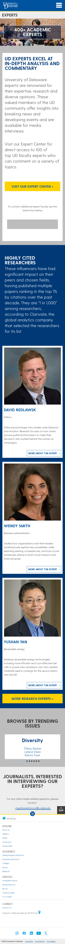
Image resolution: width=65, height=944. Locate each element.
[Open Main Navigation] (59, 5)
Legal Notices (40, 941)
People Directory (8, 885)
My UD (4, 889)
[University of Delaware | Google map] (39, 913)
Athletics (5, 834)
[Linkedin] (31, 934)
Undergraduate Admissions (13, 855)
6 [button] (38, 761)
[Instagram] (17, 934)
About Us (6, 830)
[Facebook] (24, 934)
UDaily (4, 838)
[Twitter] (46, 934)
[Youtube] (38, 934)
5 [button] (36, 761)
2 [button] (29, 761)
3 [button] (31, 761)
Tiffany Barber (32, 748)
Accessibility (51, 941)
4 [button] (34, 761)
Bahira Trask (32, 755)
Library (5, 867)
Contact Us (6, 908)
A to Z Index (7, 897)
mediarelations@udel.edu (33, 808)
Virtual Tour (6, 842)
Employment (7, 846)
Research (6, 871)
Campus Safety (8, 893)
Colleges (5, 863)
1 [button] (27, 761)
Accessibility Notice (9, 881)
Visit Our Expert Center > (32, 186)
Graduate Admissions (10, 859)
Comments (29, 941)
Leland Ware (32, 751)
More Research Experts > (32, 698)
